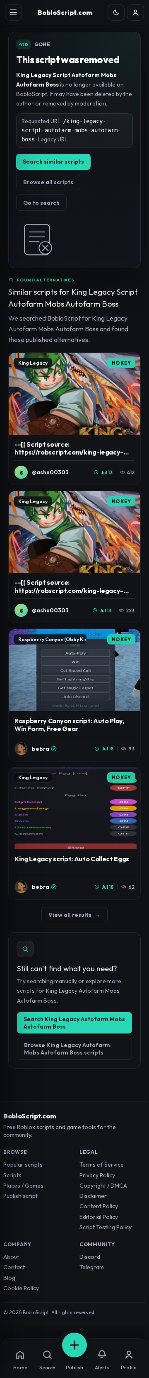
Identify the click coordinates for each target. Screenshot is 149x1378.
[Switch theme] (116, 12)
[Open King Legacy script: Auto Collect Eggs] (74, 833)
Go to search (41, 202)
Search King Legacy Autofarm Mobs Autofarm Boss (74, 1022)
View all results (74, 915)
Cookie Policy (21, 1288)
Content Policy (98, 1206)
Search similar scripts (53, 161)
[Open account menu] (135, 12)
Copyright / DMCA (103, 1185)
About (11, 1257)
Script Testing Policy (105, 1227)
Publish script (20, 1196)
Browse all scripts (48, 182)
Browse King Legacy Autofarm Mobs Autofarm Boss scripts (67, 1048)
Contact (14, 1267)
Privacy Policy (97, 1175)
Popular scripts (23, 1164)
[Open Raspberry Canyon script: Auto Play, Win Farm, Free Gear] (74, 695)
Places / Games (23, 1185)
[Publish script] (74, 1345)
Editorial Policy (98, 1217)
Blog (9, 1278)
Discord (89, 1257)
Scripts (12, 1175)
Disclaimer (93, 1196)
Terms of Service (101, 1164)
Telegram (91, 1267)
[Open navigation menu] (13, 12)
